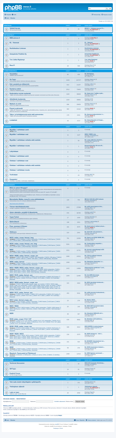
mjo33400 (92, 200)
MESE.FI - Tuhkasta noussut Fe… (94, 28)
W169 (11, 347)
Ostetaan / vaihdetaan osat (19, 161)
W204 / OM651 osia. (90, 134)
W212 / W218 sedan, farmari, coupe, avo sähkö (23, 288)
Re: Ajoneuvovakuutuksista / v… (94, 114)
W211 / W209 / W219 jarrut (30, 270)
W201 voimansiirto (33, 251)
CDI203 (92, 257)
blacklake (92, 217)
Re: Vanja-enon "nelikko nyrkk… (94, 93)
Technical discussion (17, 363)
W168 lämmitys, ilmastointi (30, 344)
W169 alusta (43, 348)
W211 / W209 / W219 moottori (25, 269)
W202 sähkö (17, 264)
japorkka (92, 348)
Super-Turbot (14, 217)
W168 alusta (43, 342)
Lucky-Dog (93, 37)
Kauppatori (7, 126)
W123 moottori (21, 239)
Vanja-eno (92, 79)
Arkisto (6, 379)
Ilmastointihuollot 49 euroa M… (94, 145)
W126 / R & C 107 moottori (24, 320)
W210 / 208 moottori (22, 257)
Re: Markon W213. (90, 300)
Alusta (34, 354)
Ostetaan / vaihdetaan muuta (20, 170)
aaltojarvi (92, 88)
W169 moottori (21, 348)
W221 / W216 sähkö (39, 309)
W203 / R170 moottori (23, 276)
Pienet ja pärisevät (16, 108)
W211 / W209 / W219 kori (46, 270)
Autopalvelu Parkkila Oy (18, 54)
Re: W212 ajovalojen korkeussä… (94, 282)
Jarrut (40, 354)
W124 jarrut (52, 245)
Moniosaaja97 (93, 342)
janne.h (92, 381)
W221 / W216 (14, 306)
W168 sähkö (17, 344)
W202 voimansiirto (33, 263)
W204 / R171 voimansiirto (38, 294)
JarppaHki (92, 307)
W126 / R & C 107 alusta (23, 322)
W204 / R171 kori (27, 295)
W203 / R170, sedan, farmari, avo (21, 275)
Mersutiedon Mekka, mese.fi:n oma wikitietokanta (27, 199)
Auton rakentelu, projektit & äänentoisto (23, 212)
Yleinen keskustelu (10, 71)
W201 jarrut (52, 251)
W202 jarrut (52, 263)
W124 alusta (43, 245)
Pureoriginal (93, 276)
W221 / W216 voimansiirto (39, 307)
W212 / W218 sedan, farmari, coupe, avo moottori (31, 284)
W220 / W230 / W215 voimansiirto (45, 335)
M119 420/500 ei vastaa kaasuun (94, 326)
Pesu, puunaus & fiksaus (18, 226)
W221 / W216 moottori (23, 307)
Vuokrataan (14, 175)
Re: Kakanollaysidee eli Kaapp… (94, 120)
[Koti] (13, 7)
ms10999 (92, 364)
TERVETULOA (7, 25)
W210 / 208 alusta (51, 257)
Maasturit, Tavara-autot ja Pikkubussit (23, 353)
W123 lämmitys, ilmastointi (30, 240)
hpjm (91, 320)
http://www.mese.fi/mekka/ (17, 203)
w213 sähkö (17, 303)
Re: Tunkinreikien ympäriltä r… (94, 243)
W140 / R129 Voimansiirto (38, 328)
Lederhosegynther (95, 327)
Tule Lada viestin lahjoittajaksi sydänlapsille (25, 382)
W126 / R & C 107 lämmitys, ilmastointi (21, 323)
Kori (45, 354)
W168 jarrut (52, 342)
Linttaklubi (13, 120)
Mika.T (92, 208)
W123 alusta (43, 239)
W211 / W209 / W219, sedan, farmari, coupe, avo (26, 268)
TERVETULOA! (15, 28)
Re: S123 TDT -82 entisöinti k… (94, 232)
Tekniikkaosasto (9, 185)
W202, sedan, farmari (17, 262)
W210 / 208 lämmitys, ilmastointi (48, 258)
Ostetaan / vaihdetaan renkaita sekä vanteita (25, 165)
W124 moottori (21, 245)
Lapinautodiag (93, 221)
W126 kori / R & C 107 (39, 322)
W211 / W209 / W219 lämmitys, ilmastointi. (34, 272)
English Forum (8, 360)
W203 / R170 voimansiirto (38, 276)
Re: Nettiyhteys (89, 73)
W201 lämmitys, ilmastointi (30, 252)
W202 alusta (43, 263)
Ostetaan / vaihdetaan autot (19, 156)
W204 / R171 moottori (23, 294)
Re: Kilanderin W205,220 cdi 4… (94, 313)
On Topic (13, 79)
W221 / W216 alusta (53, 307)
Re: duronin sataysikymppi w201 (94, 249)
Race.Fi (12, 65)
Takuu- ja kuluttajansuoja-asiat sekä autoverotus (26, 114)
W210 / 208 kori (21, 258)
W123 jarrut (52, 239)
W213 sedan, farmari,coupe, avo (21, 300)
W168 (11, 341)
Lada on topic (14, 392)
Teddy (91, 245)
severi (91, 335)
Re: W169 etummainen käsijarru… (95, 347)
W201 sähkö (17, 252)
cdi (90, 99)
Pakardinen (93, 263)
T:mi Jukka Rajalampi (17, 60)
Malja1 (60, 415)
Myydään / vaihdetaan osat (19, 134)
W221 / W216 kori (27, 309)
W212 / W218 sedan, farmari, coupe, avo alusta (42, 285)
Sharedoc (92, 233)
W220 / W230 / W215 (17, 334)
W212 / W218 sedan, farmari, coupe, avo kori (45, 286)
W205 (11, 313)
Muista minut (69, 401)
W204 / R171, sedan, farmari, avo (21, 292)
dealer (91, 61)
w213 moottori (21, 301)
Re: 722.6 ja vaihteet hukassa (93, 255)
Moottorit (19, 354)
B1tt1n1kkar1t (14, 222)
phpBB (57, 424)
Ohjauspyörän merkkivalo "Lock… (95, 267)
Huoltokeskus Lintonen (18, 48)
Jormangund (93, 135)
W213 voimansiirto (32, 301)
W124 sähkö (17, 246)
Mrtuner (92, 283)
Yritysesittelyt (9, 35)
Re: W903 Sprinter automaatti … (94, 353)
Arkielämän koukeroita (17, 99)
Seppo (91, 239)
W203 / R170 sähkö (39, 278)
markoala (92, 301)
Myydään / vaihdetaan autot (19, 130)
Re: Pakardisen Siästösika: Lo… (94, 261)
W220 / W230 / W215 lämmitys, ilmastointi (34, 338)
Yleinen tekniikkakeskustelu (19, 207)
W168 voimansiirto (33, 342)
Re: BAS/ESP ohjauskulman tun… (95, 341)
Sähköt (50, 354)
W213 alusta (43, 301)
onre (15, 131)
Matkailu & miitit (15, 104)
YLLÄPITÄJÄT (94, 29)
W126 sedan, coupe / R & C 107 (20, 319)
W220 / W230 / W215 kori (47, 336)
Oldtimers (13, 232)
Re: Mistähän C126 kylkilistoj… (94, 319)
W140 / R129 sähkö (39, 329)
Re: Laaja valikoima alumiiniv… (94, 140)
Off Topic (13, 369)
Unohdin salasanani (59, 401)
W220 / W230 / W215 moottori (25, 335)
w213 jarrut (51, 301)
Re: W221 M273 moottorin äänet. (94, 306)
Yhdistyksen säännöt (17, 386)
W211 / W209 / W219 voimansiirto (45, 269)
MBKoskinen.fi (15, 38)
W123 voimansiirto (33, 239)
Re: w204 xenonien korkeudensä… (95, 292)
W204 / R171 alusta (53, 294)
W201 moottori (21, 251)
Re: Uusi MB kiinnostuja (92, 275)
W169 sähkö (17, 350)
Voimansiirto (27, 354)
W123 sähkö (17, 240)
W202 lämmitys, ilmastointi (30, 264)
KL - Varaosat (14, 42)
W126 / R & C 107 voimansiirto (42, 320)
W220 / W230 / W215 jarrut (30, 336)
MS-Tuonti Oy (94, 141)
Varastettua (13, 74)
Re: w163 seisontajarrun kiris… (94, 206)
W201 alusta (43, 251)
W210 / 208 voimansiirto (37, 257)
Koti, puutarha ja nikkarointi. (20, 84)
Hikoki (91, 269)
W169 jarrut (52, 348)
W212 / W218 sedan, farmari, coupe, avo (24, 282)
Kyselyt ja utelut (15, 89)
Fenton (92, 368)
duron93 (92, 251)
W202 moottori (21, 263)
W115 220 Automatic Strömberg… (95, 363)
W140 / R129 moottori (23, 328)
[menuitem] (14, 14)
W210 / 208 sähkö (33, 258)
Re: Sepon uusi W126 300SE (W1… (95, 237)
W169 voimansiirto (33, 348)
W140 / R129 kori (27, 329)
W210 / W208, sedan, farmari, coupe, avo (24, 256)
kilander (92, 314)
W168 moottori (21, 342)
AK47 (91, 75)
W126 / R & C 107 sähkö (54, 322)
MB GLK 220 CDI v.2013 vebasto (94, 199)
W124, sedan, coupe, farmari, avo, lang (23, 244)
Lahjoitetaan (14, 151)
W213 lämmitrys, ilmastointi (30, 303)
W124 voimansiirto (33, 245)
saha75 (92, 212)
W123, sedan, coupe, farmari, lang (22, 238)
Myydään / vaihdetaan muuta (20, 146)
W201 (11, 250)
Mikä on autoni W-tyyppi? (19, 188)
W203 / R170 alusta (53, 276)
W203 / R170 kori (27, 278)
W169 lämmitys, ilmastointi (30, 350)
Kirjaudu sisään (9, 399)
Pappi (91, 392)
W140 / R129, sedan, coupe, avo (21, 326)
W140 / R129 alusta (53, 328)
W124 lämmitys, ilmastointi (30, 246)
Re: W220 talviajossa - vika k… (94, 333)
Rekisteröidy (21, 399)
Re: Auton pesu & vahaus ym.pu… (95, 226)
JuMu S (92, 84)
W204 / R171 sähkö (39, 295)
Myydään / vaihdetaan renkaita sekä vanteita (25, 140)
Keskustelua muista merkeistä (20, 93)
